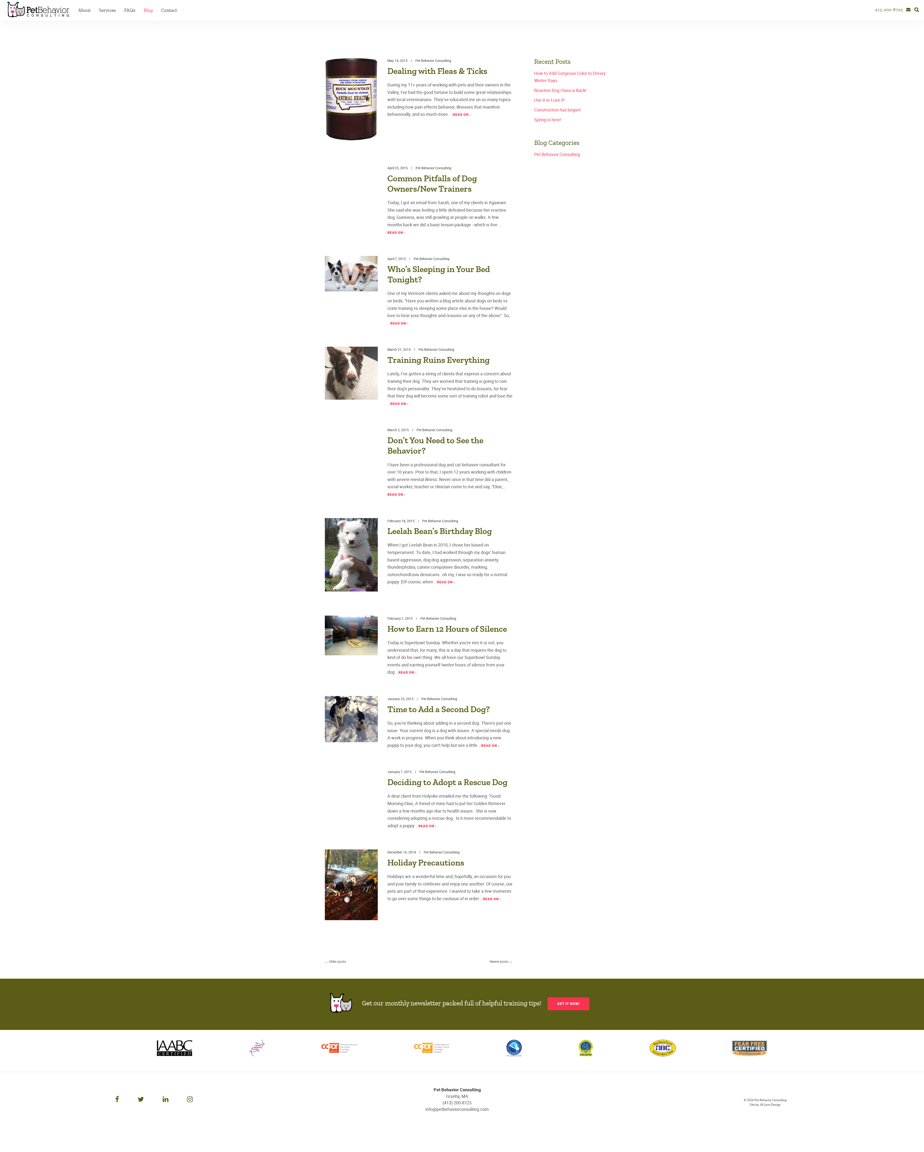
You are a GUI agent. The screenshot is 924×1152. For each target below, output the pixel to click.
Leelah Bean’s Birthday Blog (439, 531)
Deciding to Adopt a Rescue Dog (447, 782)
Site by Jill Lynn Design (765, 1104)
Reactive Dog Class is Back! (560, 90)
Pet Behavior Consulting (433, 60)
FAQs (129, 10)
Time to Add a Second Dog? (438, 709)
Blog (148, 10)
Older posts (335, 961)
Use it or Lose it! (549, 100)
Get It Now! (568, 1003)
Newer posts (501, 961)
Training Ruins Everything (438, 360)
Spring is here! (547, 120)
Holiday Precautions (425, 863)
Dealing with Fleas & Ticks (437, 71)
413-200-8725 (889, 9)
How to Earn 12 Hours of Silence (447, 629)
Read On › (462, 114)
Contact (169, 10)
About (84, 10)
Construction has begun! (557, 110)
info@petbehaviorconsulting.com (457, 1109)
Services (107, 10)
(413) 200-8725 (457, 1103)
